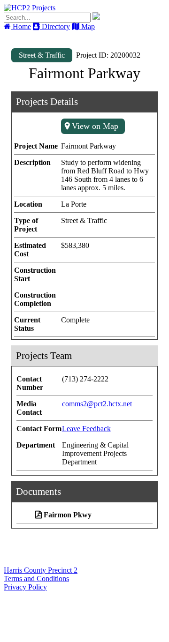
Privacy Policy (25, 587)
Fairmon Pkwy (68, 515)
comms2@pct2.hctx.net (97, 404)
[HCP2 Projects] (29, 8)
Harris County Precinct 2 (40, 570)
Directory (55, 26)
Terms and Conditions (36, 578)
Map (87, 26)
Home (21, 26)
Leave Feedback (86, 429)
